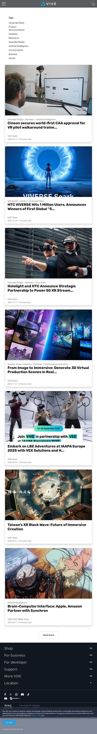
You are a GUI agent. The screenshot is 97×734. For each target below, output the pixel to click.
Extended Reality (17, 42)
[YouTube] (5, 698)
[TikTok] (28, 694)
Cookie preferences (12, 729)
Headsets (13, 33)
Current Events (16, 50)
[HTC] (8, 706)
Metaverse (14, 38)
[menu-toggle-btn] (4, 4)
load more (48, 635)
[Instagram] (16, 694)
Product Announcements (17, 28)
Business (13, 54)
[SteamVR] (15, 698)
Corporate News (16, 22)
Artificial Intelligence (18, 46)
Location (11, 683)
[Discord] (22, 694)
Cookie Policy (36, 715)
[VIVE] (48, 4)
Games (12, 58)
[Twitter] (11, 694)
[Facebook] (5, 694)
